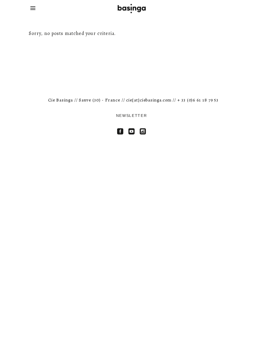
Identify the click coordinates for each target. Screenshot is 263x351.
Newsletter (131, 115)
